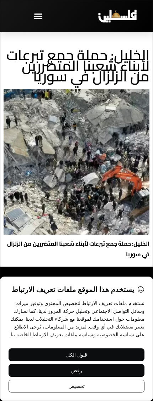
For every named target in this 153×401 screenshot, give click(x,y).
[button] (38, 16)
